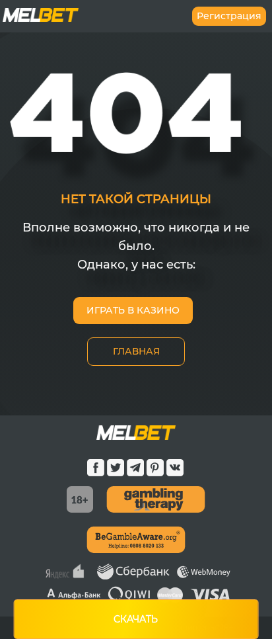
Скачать (136, 619)
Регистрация (229, 16)
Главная (136, 351)
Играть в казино (133, 310)
